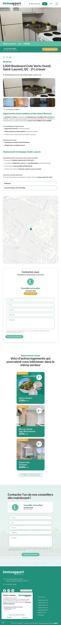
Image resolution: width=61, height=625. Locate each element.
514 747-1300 (30, 293)
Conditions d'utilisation (12, 332)
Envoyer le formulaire (14, 336)
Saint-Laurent (9, 44)
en (51, 3)
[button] (31, 229)
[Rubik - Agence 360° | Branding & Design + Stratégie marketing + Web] (56, 623)
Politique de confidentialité (40, 330)
